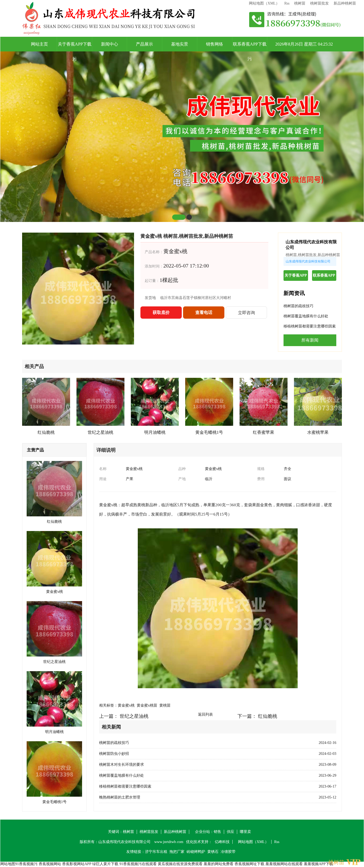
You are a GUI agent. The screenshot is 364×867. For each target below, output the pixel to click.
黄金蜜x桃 (126, 705)
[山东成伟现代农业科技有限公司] (108, 18)
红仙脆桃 (267, 716)
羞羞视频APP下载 (318, 864)
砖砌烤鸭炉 (196, 852)
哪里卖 (245, 832)
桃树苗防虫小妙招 (114, 754)
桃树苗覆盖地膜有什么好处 (306, 316)
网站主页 (39, 44)
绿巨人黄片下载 (105, 864)
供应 (230, 832)
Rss (286, 3)
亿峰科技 (222, 842)
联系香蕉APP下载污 (249, 46)
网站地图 (7, 864)
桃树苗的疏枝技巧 (298, 306)
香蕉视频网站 (50, 864)
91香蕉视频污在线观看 (138, 864)
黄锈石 (213, 852)
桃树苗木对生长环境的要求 (121, 765)
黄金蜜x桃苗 (147, 705)
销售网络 (214, 44)
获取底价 (161, 312)
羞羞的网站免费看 (218, 864)
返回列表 (205, 714)
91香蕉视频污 (26, 864)
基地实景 (179, 44)
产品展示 (144, 44)
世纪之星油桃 (134, 716)
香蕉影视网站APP (76, 864)
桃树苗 (299, 3)
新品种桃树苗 (345, 3)
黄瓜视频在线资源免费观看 (180, 864)
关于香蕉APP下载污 (74, 46)
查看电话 (203, 312)
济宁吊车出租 (156, 852)
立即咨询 (246, 312)
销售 (217, 832)
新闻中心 (109, 44)
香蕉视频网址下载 (249, 864)
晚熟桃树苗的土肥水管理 (119, 797)
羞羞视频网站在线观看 (284, 864)
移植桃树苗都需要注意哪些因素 (310, 326)
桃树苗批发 (319, 3)
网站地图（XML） (264, 3)
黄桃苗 (165, 705)
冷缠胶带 (228, 852)
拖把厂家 (176, 852)
